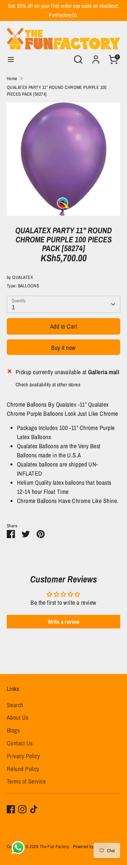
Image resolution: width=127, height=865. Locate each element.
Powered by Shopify (91, 846)
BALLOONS (28, 286)
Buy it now (63, 347)
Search (15, 705)
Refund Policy (23, 769)
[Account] (96, 57)
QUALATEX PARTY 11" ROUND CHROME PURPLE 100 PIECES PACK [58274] (57, 90)
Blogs (13, 730)
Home (12, 78)
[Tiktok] (34, 809)
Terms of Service (26, 781)
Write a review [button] (63, 621)
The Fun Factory (55, 846)
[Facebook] (11, 809)
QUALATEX (22, 277)
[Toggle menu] (11, 60)
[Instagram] (22, 809)
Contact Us (20, 743)
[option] (63, 159)
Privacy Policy (23, 756)
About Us (17, 717)
